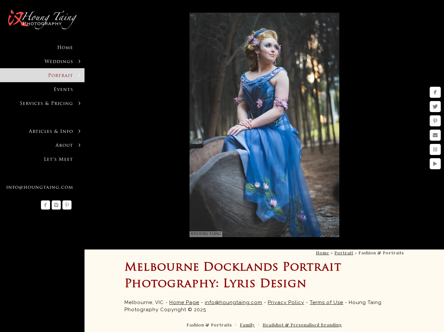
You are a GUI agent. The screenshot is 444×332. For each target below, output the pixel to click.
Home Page (184, 302)
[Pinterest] (67, 205)
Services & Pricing (46, 103)
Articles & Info (51, 131)
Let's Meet (58, 159)
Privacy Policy (286, 302)
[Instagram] (56, 205)
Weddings (59, 61)
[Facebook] (45, 205)
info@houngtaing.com (39, 187)
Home (65, 47)
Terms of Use (326, 302)
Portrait (60, 75)
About (64, 145)
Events (63, 89)
